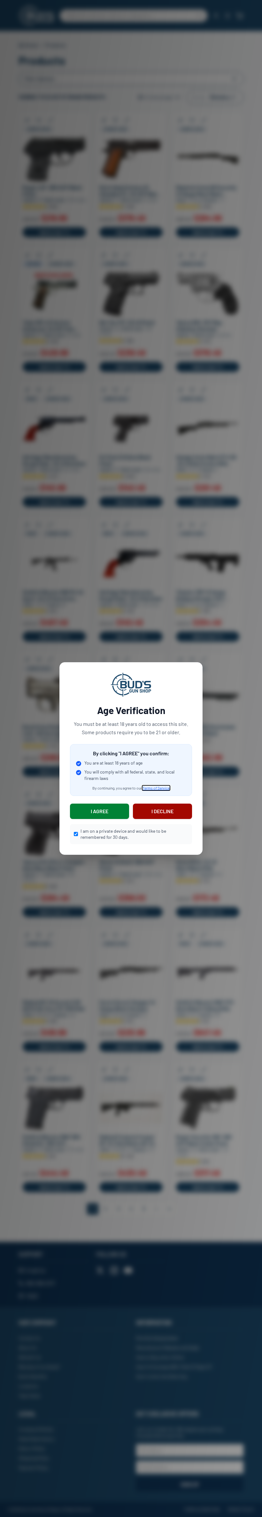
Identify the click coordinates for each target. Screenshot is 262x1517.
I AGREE (99, 811)
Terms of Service (156, 788)
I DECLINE (162, 811)
